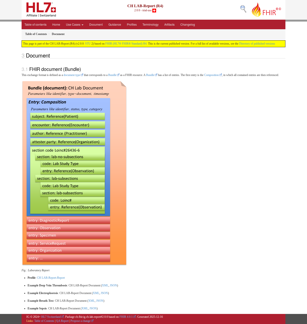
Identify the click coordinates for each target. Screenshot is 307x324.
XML (105, 285)
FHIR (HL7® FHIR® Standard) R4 (126, 43)
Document (96, 24)
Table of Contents (44, 321)
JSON (113, 285)
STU (88, 43)
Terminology (150, 24)
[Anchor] (52, 55)
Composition (211, 75)
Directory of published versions (257, 43)
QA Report (62, 321)
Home (56, 24)
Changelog (187, 24)
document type (72, 75)
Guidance (114, 24)
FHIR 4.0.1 (126, 316)
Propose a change (80, 321)
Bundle (112, 75)
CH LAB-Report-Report (51, 277)
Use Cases (73, 24)
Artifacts (169, 24)
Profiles (132, 24)
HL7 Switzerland (51, 316)
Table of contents (35, 24)
